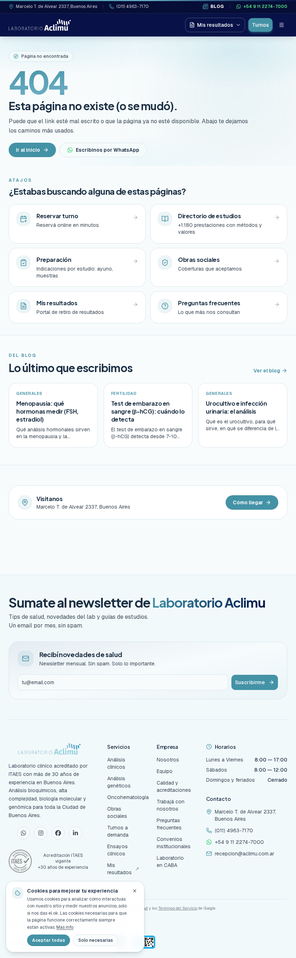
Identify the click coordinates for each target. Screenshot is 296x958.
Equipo (165, 771)
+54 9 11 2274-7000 (265, 6)
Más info (64, 927)
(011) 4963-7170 (132, 6)
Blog (217, 6)
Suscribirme (250, 682)
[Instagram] (40, 833)
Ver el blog (266, 370)
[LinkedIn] (75, 833)
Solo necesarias (95, 940)
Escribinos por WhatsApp (107, 150)
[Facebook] (58, 833)
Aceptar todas (48, 940)
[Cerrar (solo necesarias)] (134, 890)
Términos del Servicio (177, 908)
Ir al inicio (28, 150)
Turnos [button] (260, 25)
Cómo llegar (248, 502)
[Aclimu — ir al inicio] (40, 25)
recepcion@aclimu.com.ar (244, 853)
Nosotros (168, 759)
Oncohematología (128, 797)
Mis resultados (215, 25)
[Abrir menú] (281, 25)
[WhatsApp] (23, 833)
